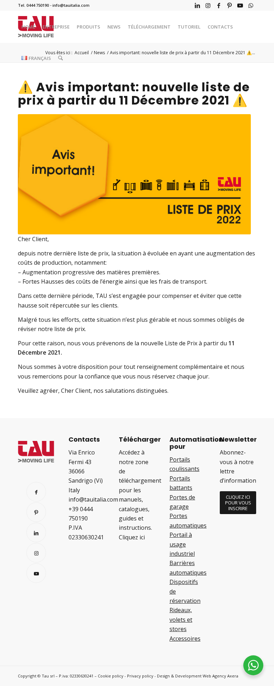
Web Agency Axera (220, 676)
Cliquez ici (132, 537)
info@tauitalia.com (71, 5)
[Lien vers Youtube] (240, 5)
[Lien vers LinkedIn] (197, 5)
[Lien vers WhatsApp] (250, 5)
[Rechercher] (60, 58)
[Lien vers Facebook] (218, 5)
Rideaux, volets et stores (180, 619)
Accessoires (185, 638)
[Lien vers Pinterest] (229, 5)
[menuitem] (28, 26)
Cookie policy (110, 676)
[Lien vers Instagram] (208, 5)
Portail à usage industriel (182, 544)
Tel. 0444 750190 (33, 5)
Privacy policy (140, 676)
